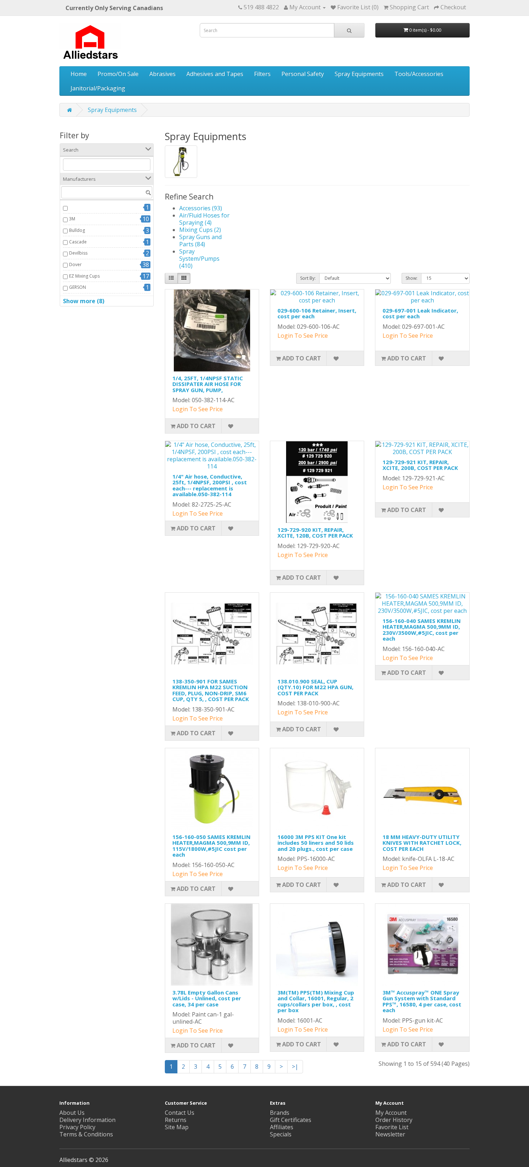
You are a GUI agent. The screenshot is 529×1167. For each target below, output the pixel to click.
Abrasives (162, 74)
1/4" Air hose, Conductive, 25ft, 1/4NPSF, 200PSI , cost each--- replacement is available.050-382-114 (209, 485)
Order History (393, 1120)
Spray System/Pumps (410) (199, 258)
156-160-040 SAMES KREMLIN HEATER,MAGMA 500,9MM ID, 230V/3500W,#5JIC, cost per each (422, 629)
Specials (280, 1134)
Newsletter (390, 1134)
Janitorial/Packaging (98, 88)
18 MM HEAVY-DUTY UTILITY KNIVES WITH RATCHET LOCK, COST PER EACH (422, 842)
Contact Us (179, 1113)
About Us (72, 1113)
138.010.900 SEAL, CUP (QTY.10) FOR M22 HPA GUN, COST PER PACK (315, 687)
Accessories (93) (200, 208)
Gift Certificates (290, 1120)
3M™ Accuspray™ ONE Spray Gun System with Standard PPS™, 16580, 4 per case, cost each (422, 1001)
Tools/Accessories (418, 74)
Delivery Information (87, 1120)
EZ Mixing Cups (84, 276)
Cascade (78, 242)
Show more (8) (83, 301)
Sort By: (308, 278)
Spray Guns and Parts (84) (200, 240)
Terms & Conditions (86, 1134)
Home (79, 74)
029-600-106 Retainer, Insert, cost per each (316, 313)
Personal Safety (302, 74)
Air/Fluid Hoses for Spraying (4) (204, 218)
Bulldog (77, 230)
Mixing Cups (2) (200, 230)
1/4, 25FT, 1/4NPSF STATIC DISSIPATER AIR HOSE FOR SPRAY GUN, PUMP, (207, 384)
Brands (279, 1113)
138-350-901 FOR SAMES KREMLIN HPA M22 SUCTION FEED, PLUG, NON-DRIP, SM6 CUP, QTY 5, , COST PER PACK (210, 690)
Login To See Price (197, 409)
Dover (75, 264)
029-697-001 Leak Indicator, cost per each (420, 313)
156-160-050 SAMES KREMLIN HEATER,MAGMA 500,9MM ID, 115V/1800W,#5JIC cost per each (211, 845)
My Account (391, 1113)
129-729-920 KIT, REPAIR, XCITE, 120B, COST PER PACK (315, 532)
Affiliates (281, 1127)
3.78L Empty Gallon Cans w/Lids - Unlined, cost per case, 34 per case (206, 998)
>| (295, 1067)
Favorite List (391, 1127)
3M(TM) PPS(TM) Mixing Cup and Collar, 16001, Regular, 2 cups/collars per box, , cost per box (315, 1001)
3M (72, 219)
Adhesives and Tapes (214, 74)
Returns (175, 1120)
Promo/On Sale (118, 74)
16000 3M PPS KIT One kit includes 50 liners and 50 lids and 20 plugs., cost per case (315, 842)
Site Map (177, 1127)
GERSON (77, 287)
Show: (411, 278)
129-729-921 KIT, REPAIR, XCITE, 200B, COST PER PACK (420, 465)
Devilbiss (78, 253)
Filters (262, 74)
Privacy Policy (77, 1127)
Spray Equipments (359, 74)
